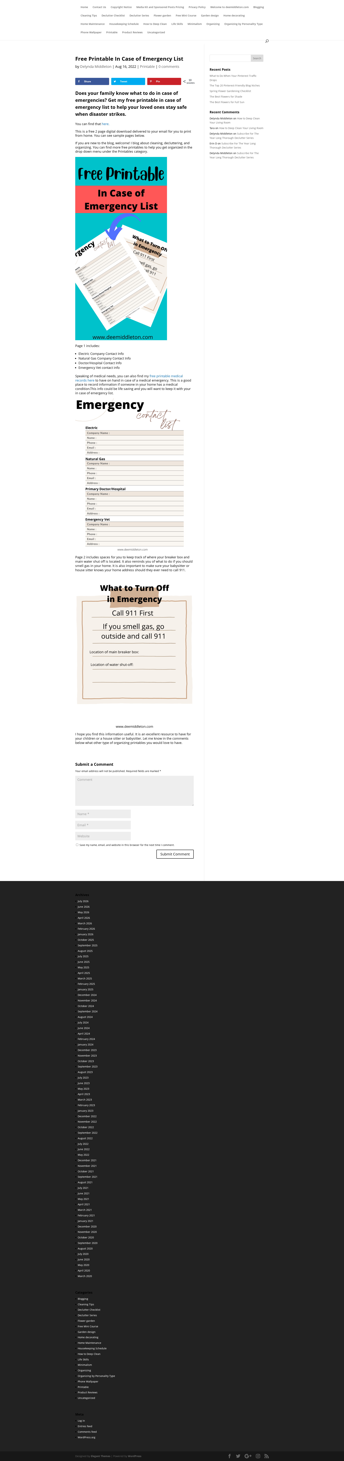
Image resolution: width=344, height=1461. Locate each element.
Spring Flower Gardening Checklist (230, 91)
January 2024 (85, 1044)
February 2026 (86, 928)
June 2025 (84, 962)
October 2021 (86, 1171)
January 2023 (85, 1110)
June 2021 (84, 1193)
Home (84, 7)
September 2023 (87, 1066)
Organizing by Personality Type (243, 24)
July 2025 (83, 956)
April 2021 (84, 1204)
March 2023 (85, 1099)
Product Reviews (132, 32)
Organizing (213, 24)
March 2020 (85, 1276)
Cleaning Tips (89, 15)
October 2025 (86, 939)
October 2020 (86, 1237)
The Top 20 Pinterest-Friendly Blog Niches (235, 85)
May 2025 (83, 967)
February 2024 (86, 1039)
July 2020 (83, 1254)
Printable (112, 32)
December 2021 (87, 1160)
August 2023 (85, 1072)
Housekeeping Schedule (124, 24)
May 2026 (83, 912)
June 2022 (84, 1149)
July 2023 (83, 1077)
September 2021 (87, 1176)
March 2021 (85, 1210)
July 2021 (83, 1188)
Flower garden (162, 15)
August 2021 (85, 1182)
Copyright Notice (121, 7)
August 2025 (85, 951)
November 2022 (87, 1121)
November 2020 (87, 1232)
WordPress (134, 1456)
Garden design (210, 15)
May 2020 (83, 1265)
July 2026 (83, 901)
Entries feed (85, 1426)
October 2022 (86, 1127)
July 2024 (83, 1022)
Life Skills (177, 24)
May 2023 (83, 1088)
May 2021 (83, 1199)
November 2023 (87, 1055)
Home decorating (234, 15)
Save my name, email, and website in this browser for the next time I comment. (127, 845)
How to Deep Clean (155, 24)
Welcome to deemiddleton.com (229, 7)
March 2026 (85, 923)
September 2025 (87, 945)
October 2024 (86, 1006)
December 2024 (87, 995)
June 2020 (84, 1259)
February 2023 (86, 1105)
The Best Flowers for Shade (226, 96)
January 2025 (85, 989)
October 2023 (86, 1061)
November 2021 (87, 1166)
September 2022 (87, 1132)
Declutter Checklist (113, 15)
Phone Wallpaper (91, 32)
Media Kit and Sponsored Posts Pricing (160, 7)
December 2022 (87, 1116)
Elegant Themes (100, 1456)
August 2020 (85, 1248)
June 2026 (84, 906)
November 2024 (87, 1000)
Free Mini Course (186, 15)
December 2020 (87, 1226)
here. (105, 124)
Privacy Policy (197, 7)
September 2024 (87, 1011)
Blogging (258, 7)
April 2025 (84, 973)
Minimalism (195, 24)
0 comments (169, 66)
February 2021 (86, 1215)
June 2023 (84, 1083)
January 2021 (85, 1221)
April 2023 (84, 1094)
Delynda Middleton (95, 66)
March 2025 (85, 978)
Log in (81, 1420)
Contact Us (99, 7)
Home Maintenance (93, 24)
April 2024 (84, 1033)
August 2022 (85, 1138)
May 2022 (83, 1154)
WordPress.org (86, 1437)
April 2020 (84, 1270)
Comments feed (87, 1431)
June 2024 (84, 1028)
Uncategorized (156, 32)
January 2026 (85, 934)
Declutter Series (139, 15)
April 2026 (84, 917)
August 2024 (85, 1017)
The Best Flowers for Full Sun (227, 102)
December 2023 (87, 1050)
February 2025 (86, 984)
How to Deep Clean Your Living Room (241, 128)
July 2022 (83, 1143)
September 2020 (87, 1243)
